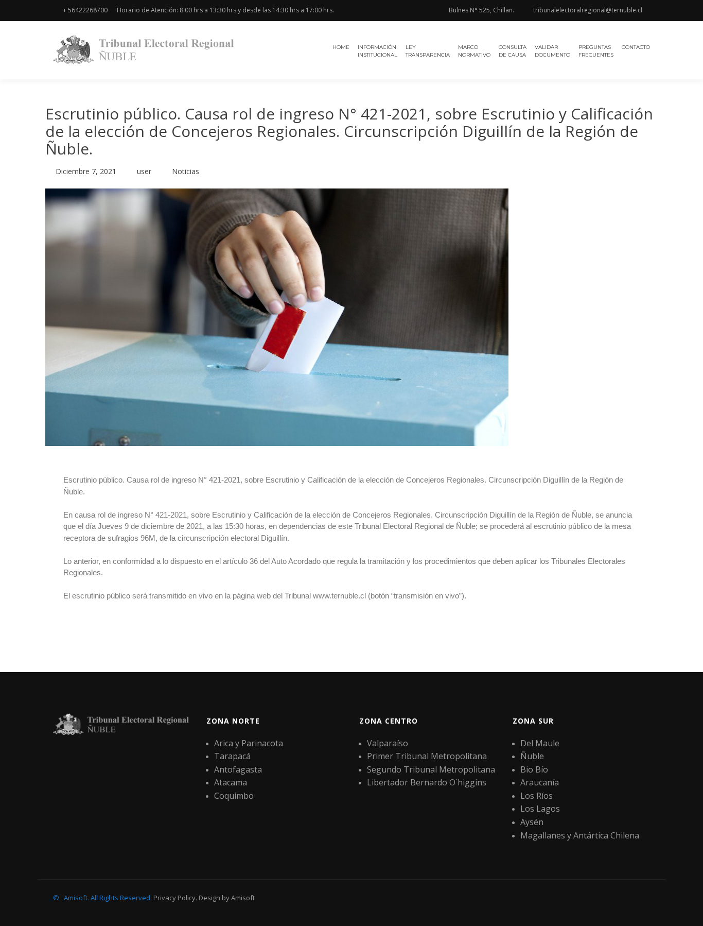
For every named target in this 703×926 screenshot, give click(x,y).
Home (340, 47)
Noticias (185, 171)
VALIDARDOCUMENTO (552, 51)
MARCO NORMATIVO (474, 51)
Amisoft (243, 897)
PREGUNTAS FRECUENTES (595, 51)
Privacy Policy (174, 897)
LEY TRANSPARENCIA (428, 51)
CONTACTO (636, 47)
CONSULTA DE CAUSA (512, 51)
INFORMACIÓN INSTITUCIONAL (377, 51)
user (144, 171)
